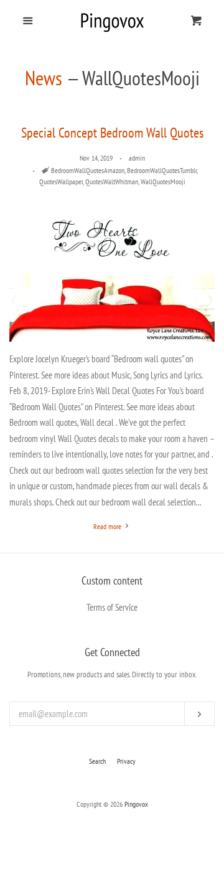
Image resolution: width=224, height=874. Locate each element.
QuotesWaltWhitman (111, 181)
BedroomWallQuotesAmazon (87, 170)
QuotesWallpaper (61, 181)
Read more (108, 526)
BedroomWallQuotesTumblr (162, 170)
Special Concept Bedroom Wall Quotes (112, 132)
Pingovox (136, 804)
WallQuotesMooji (163, 181)
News (43, 78)
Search (97, 761)
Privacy (126, 761)
